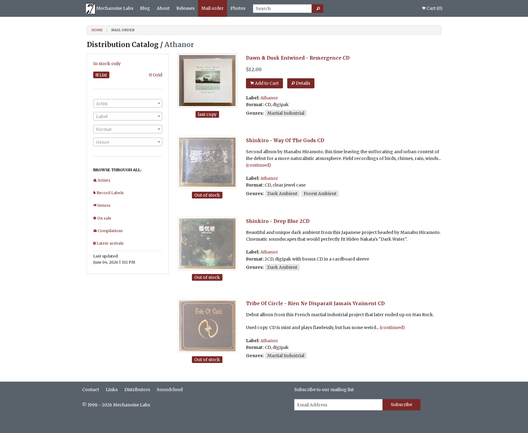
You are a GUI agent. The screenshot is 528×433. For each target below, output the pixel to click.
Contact (90, 389)
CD (346, 58)
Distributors (137, 389)
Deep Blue (285, 221)
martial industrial (285, 113)
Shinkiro (257, 140)
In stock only (107, 63)
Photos (237, 8)
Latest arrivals (110, 243)
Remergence (325, 58)
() (434, 8)
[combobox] (127, 103)
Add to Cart (266, 83)
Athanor (269, 98)
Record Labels (110, 193)
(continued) (258, 165)
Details (302, 83)
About (163, 8)
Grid (157, 75)
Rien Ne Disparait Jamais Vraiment (332, 303)
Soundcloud (170, 389)
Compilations (110, 230)
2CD (304, 221)
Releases (185, 8)
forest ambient (320, 193)
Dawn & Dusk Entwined (275, 58)
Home (97, 30)
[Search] (317, 8)
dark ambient (282, 193)
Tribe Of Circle (264, 303)
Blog (145, 8)
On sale (103, 218)
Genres (103, 205)
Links (112, 389)
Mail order (212, 8)
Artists (103, 180)
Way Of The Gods (294, 140)
